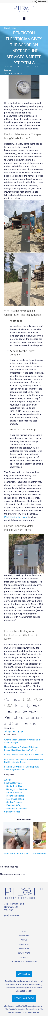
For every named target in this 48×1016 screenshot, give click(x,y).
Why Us (24, 940)
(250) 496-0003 (11, 915)
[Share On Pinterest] (21, 731)
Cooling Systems (14, 802)
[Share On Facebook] (6, 731)
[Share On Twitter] (14, 731)
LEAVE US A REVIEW (24, 998)
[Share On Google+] (10, 731)
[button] (41, 841)
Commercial (24, 944)
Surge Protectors (12, 812)
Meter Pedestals (14, 792)
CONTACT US (24, 974)
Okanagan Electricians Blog (24, 962)
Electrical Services (11, 67)
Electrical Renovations (16, 808)
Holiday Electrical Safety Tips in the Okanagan (23, 755)
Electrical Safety (14, 805)
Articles (7, 780)
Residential (24, 949)
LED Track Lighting (15, 799)
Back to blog (10, 28)
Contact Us (24, 957)
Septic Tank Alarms (15, 786)
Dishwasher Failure (15, 796)
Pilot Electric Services (15, 517)
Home (24, 931)
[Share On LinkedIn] (18, 731)
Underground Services (26, 67)
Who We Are (24, 936)
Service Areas (24, 953)
